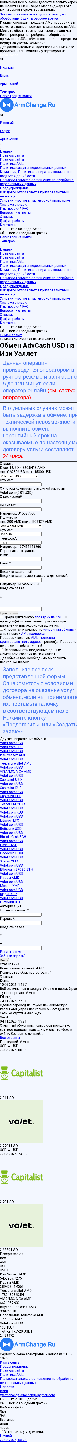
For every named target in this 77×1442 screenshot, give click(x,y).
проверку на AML (48, 617)
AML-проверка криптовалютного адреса (27, 640)
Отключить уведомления (23, 1432)
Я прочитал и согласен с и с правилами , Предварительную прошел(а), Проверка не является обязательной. (38, 637)
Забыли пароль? (13, 956)
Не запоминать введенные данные (32, 650)
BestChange (9, 55)
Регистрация (10, 952)
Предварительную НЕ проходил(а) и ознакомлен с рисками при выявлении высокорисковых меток (34, 621)
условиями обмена (58, 629)
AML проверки (33, 634)
